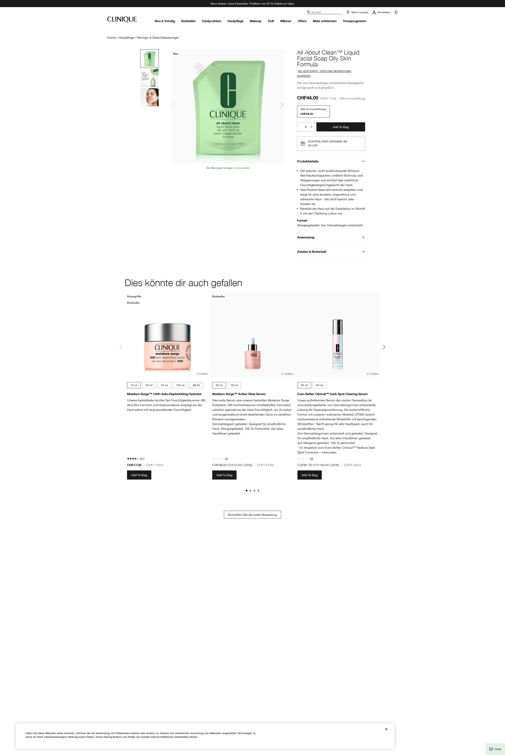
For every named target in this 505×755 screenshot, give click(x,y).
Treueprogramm (354, 21)
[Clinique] (122, 19)
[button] (495, 749)
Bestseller (188, 21)
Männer (285, 21)
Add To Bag (341, 127)
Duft (271, 21)
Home (111, 37)
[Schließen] (386, 729)
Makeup (256, 21)
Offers (302, 21)
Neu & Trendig (165, 21)
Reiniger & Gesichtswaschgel (158, 37)
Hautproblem (211, 21)
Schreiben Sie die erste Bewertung (252, 514)
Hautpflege (235, 21)
